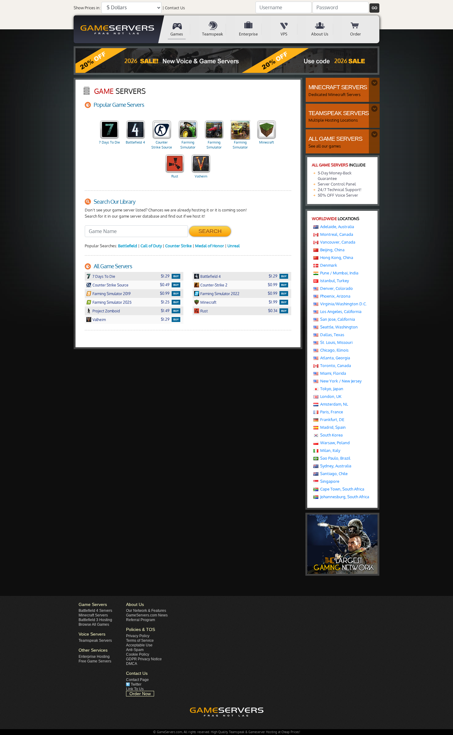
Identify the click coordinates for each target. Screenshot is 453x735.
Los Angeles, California (339, 311)
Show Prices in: (87, 7)
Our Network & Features (146, 610)
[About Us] (324, 29)
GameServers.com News (147, 615)
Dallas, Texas (331, 334)
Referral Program (140, 620)
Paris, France (330, 411)
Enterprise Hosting (94, 656)
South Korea (330, 434)
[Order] (360, 29)
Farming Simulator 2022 (214, 145)
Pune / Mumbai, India (338, 272)
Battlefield (127, 245)
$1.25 (165, 302)
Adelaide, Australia (336, 226)
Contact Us (175, 7)
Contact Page (137, 680)
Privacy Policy (137, 636)
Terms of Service (140, 640)
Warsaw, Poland (334, 442)
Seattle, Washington (338, 326)
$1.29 (165, 276)
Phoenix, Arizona (334, 296)
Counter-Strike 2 (213, 285)
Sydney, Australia (334, 465)
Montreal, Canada (335, 234)
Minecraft (266, 142)
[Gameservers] (118, 29)
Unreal (233, 245)
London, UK (329, 396)
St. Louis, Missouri (335, 342)
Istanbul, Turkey (333, 280)
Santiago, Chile (333, 473)
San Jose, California (336, 319)
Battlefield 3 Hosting (95, 620)
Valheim (201, 176)
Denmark (327, 265)
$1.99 (273, 302)
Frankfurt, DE (331, 419)
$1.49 (165, 310)
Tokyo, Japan (330, 388)
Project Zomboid (106, 311)
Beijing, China (331, 249)
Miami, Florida (332, 373)
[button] (374, 8)
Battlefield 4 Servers (95, 610)
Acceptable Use (139, 645)
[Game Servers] (181, 29)
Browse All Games (94, 624)
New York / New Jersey (339, 380)
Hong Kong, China (335, 257)
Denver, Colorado (335, 288)
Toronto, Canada (334, 365)
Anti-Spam (135, 650)
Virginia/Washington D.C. (342, 303)
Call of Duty (151, 245)
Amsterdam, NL (333, 404)
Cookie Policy (137, 654)
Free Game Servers (95, 661)
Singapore (328, 481)
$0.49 (164, 284)
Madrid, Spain (332, 427)
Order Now (140, 693)
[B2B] (253, 29)
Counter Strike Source (161, 144)
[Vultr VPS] (288, 29)
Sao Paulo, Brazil (334, 458)
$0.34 (272, 310)
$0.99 (272, 284)
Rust (174, 176)
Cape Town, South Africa (341, 489)
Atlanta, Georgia (334, 357)
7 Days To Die (109, 142)
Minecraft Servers (93, 615)
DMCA (131, 664)
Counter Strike (178, 245)
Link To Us (135, 689)
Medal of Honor (209, 245)
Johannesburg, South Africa (343, 496)
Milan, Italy (329, 450)
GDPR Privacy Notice (144, 659)
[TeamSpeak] (217, 29)
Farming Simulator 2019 (187, 145)
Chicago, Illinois (333, 350)
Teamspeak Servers (95, 640)
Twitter (136, 684)
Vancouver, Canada (336, 242)
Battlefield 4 (135, 142)
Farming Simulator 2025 (240, 145)
